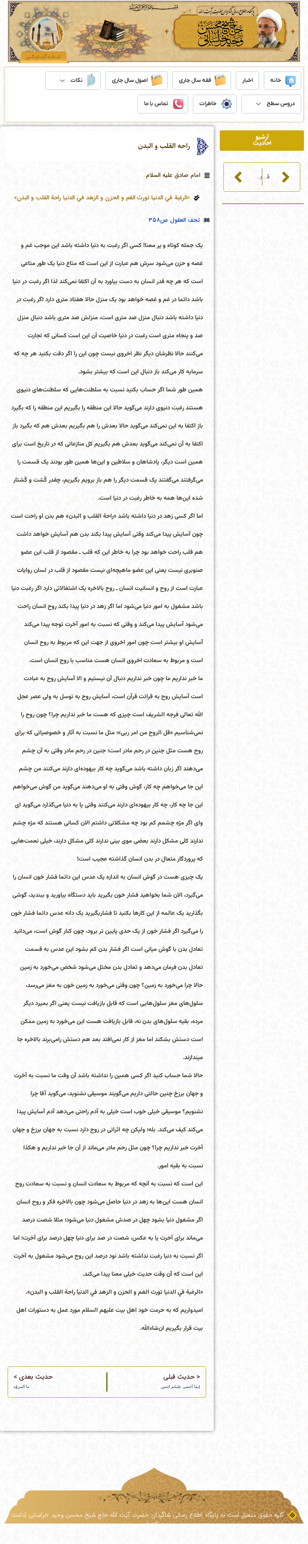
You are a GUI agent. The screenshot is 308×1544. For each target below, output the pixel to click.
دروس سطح (281, 103)
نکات (77, 80)
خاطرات (208, 103)
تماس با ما (156, 103)
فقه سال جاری (195, 80)
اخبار (247, 80)
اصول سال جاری (130, 80)
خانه (275, 80)
